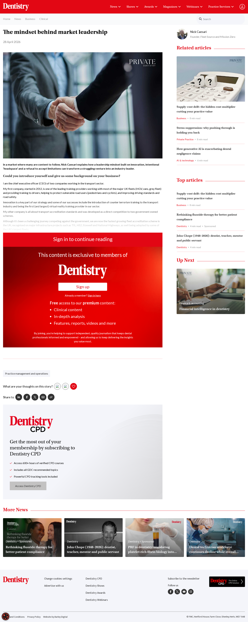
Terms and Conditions (14, 617)
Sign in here (94, 295)
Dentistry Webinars (97, 600)
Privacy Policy (33, 617)
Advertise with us (54, 586)
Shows (131, 6)
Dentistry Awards (95, 593)
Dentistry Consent (20, 5)
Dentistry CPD (94, 578)
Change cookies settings (58, 578)
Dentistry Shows (95, 586)
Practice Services (219, 6)
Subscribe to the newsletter (184, 578)
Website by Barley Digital (55, 617)
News (113, 6)
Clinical (43, 18)
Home (6, 18)
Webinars (193, 6)
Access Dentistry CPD (28, 485)
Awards (149, 6)
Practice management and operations (26, 373)
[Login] (242, 6)
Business (30, 18)
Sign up (82, 286)
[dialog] (5, 616)
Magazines (170, 6)
